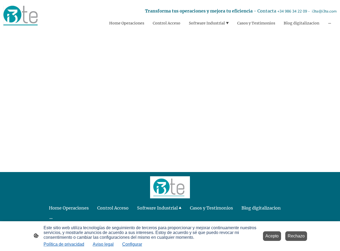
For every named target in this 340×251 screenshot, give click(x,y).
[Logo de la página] (20, 16)
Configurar (132, 244)
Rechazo (296, 236)
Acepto (272, 236)
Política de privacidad (64, 244)
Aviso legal (103, 244)
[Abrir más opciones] (330, 23)
